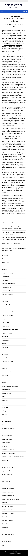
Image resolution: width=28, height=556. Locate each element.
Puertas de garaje (7, 435)
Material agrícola (6, 393)
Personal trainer (6, 421)
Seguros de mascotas (8, 467)
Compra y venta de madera (10, 319)
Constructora (5, 326)
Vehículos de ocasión (8, 534)
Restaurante (5, 460)
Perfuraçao (5, 418)
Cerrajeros (5, 301)
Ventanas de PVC (7, 541)
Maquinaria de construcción (10, 386)
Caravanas (5, 280)
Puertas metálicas (7, 439)
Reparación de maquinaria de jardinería (13, 457)
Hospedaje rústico (7, 372)
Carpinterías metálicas (8, 283)
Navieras (4, 404)
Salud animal (5, 464)
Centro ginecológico (8, 294)
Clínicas (4, 308)
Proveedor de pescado (8, 428)
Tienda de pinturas (7, 524)
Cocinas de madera (7, 315)
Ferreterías (5, 351)
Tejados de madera (7, 510)
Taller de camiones (7, 492)
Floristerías (5, 354)
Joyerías (4, 382)
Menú (25, 11)
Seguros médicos (7, 471)
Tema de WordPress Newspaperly (15, 552)
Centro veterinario (7, 298)
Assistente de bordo (8, 266)
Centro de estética (7, 291)
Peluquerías (5, 414)
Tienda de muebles (7, 520)
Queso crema (6, 442)
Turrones (4, 531)
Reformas (4, 446)
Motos (3, 396)
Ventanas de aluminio (8, 538)
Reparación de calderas (8, 453)
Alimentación (5, 262)
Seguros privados (7, 474)
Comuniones (5, 322)
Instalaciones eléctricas (8, 379)
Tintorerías (5, 527)
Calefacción (5, 276)
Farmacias (5, 347)
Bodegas (4, 269)
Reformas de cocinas (8, 450)
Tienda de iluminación (8, 517)
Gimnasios (5, 365)
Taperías (4, 502)
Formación (5, 358)
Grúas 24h (4, 368)
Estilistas (4, 343)
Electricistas (5, 340)
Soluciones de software (8, 478)
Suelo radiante (6, 481)
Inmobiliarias (5, 375)
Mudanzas (5, 400)
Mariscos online (6, 389)
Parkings (4, 411)
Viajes (3, 545)
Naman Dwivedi (14, 4)
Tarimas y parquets (7, 506)
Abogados (5, 255)
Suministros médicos (8, 488)
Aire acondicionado (7, 259)
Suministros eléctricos (8, 485)
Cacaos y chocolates (8, 273)
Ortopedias (5, 407)
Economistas (5, 336)
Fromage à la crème (7, 361)
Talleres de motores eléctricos (10, 499)
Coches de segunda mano (9, 312)
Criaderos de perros (7, 333)
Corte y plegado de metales (10, 329)
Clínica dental (6, 305)
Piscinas (4, 425)
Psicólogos (5, 432)
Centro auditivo (6, 287)
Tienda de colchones (8, 513)
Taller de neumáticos (8, 495)
